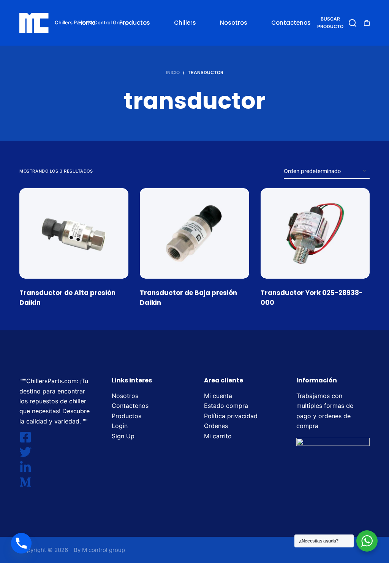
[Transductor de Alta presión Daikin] (73, 233)
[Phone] (21, 543)
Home (86, 23)
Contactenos (291, 23)
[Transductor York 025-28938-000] (315, 233)
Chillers (185, 23)
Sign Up (123, 436)
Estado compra (226, 405)
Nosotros (233, 23)
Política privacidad (231, 416)
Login (120, 426)
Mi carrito (218, 436)
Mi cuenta (218, 396)
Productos (134, 23)
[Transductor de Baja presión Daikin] (194, 233)
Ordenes (216, 426)
